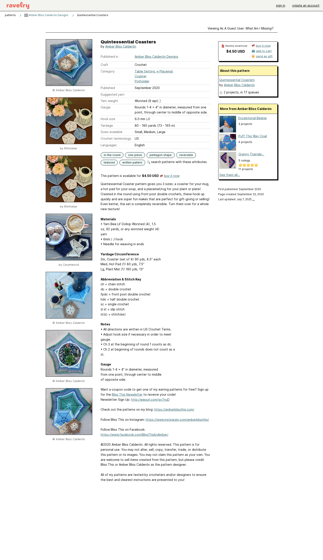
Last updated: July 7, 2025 (236, 199)
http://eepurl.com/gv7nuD (150, 399)
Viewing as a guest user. (240, 28)
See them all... (229, 175)
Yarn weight (109, 101)
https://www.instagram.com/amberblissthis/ (177, 419)
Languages (109, 145)
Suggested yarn (112, 94)
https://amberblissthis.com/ (174, 409)
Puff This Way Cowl (252, 136)
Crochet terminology (116, 138)
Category (108, 71)
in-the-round (112, 155)
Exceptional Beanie (252, 118)
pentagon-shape (161, 155)
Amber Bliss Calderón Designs (48, 15)
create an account (305, 5)
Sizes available (111, 132)
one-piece (135, 155)
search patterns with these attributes (178, 162)
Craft (104, 65)
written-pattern (132, 162)
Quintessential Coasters (237, 80)
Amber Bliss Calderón (120, 46)
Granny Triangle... (251, 154)
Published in (109, 56)
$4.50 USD (235, 51)
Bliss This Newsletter (127, 394)
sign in (280, 5)
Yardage (107, 125)
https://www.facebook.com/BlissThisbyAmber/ (134, 434)
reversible (186, 155)
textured (109, 162)
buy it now (172, 176)
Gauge (106, 107)
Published (108, 88)
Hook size (108, 119)
